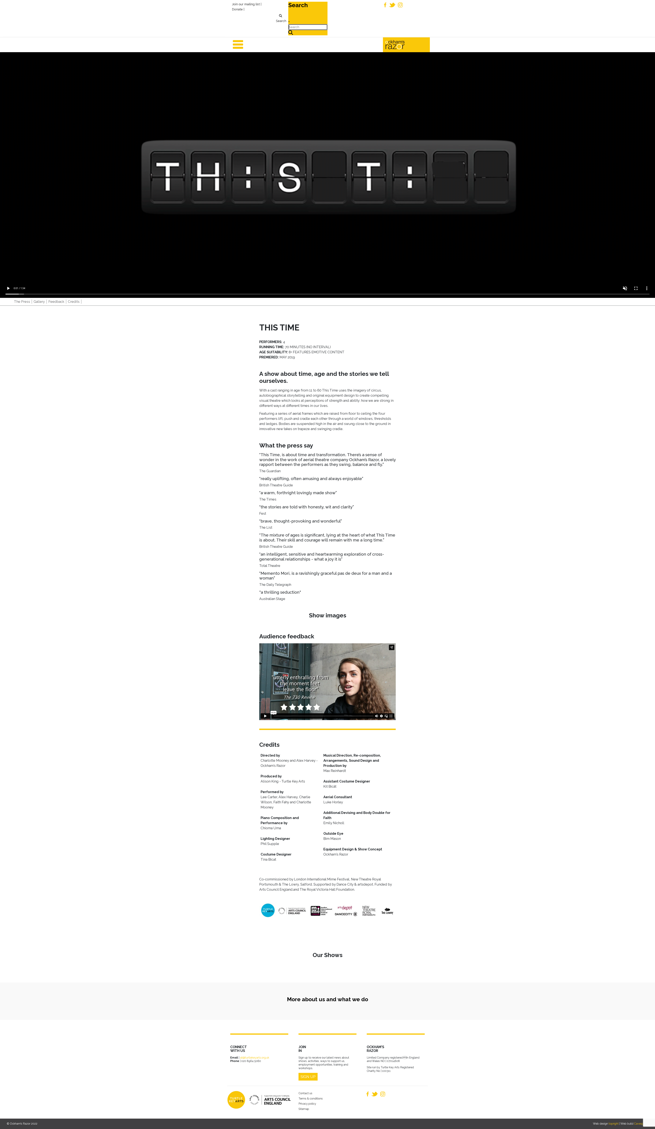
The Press (22, 302)
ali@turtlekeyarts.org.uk (254, 1057)
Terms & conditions (311, 1098)
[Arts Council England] (268, 1099)
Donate (237, 9)
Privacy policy (307, 1103)
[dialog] (280, 18)
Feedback (56, 302)
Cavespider (641, 1123)
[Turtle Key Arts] (236, 1100)
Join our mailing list (246, 4)
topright (614, 1123)
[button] (647, 1121)
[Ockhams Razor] (402, 44)
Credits (73, 302)
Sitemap (304, 1109)
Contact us (305, 1093)
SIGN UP (308, 1076)
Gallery (39, 302)
